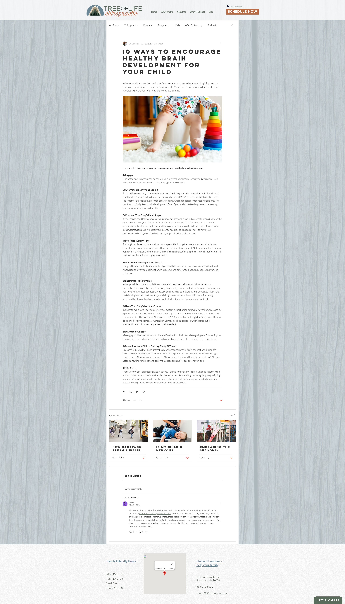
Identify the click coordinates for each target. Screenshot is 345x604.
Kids (177, 25)
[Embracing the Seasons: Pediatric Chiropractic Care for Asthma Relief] (216, 431)
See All (233, 415)
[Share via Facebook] (124, 391)
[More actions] (220, 43)
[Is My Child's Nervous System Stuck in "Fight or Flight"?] (172, 431)
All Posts (114, 25)
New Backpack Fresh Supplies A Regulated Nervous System (128, 448)
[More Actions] (220, 504)
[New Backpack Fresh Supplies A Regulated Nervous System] (128, 431)
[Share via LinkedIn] (137, 391)
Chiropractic (131, 25)
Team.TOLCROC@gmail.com (211, 593)
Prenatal (148, 25)
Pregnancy (164, 25)
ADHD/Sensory (193, 25)
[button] (232, 25)
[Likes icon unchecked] (131, 531)
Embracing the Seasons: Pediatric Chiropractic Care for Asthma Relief (215, 448)
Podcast (212, 25)
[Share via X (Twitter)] (130, 391)
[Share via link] (143, 391)
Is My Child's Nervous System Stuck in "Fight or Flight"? (170, 448)
